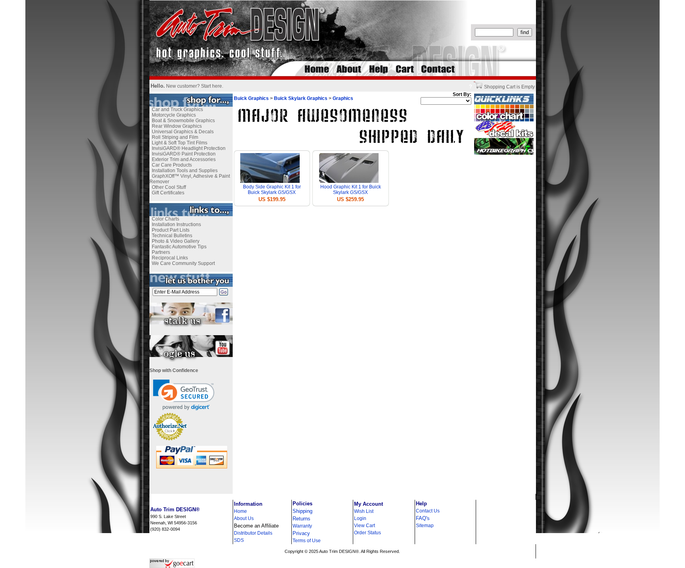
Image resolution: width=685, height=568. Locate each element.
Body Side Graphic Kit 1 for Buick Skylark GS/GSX (272, 189)
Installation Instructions (176, 224)
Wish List (363, 511)
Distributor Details (253, 533)
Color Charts (165, 219)
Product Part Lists (170, 230)
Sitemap (425, 525)
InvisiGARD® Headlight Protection (189, 148)
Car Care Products (172, 165)
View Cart (364, 525)
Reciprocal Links (170, 258)
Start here (211, 86)
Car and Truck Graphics (177, 109)
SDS (239, 540)
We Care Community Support (183, 263)
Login (360, 518)
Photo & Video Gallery (175, 241)
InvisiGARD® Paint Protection (184, 154)
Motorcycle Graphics (174, 115)
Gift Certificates (168, 193)
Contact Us (428, 511)
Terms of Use (307, 540)
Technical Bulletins (172, 235)
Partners (161, 252)
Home (240, 511)
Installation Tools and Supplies (185, 170)
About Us (244, 518)
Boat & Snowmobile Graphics (183, 120)
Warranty (302, 526)
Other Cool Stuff (169, 187)
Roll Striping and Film (175, 137)
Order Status (367, 532)
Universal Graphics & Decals (183, 131)
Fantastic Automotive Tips (179, 246)
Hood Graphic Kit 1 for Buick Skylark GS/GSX (350, 189)
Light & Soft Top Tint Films (179, 143)
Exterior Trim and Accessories (184, 159)
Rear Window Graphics (177, 126)
